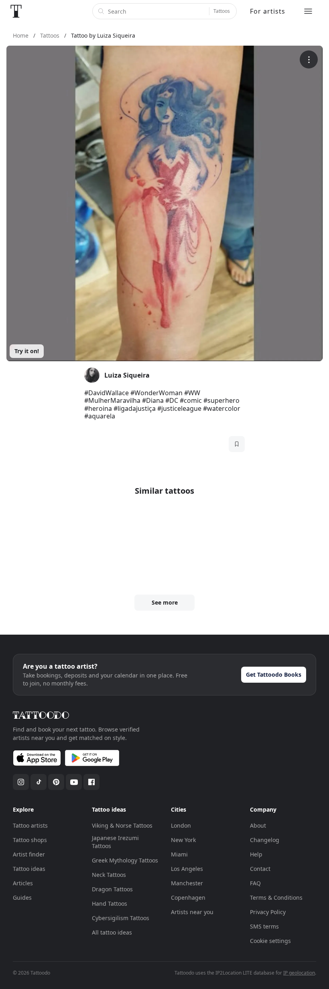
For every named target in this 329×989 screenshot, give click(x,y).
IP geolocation (299, 972)
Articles (23, 883)
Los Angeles (187, 868)
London (181, 825)
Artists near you (192, 912)
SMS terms (264, 926)
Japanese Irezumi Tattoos (115, 842)
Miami (179, 854)
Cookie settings (270, 941)
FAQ (255, 883)
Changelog (264, 840)
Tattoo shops (30, 840)
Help (256, 854)
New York (183, 840)
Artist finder (29, 854)
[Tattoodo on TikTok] (38, 782)
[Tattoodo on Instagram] (21, 782)
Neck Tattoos (109, 874)
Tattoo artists (30, 825)
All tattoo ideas (112, 932)
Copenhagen (188, 897)
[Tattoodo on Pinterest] (56, 782)
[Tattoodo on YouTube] (74, 782)
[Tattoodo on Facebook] (91, 782)
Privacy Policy (268, 912)
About (258, 825)
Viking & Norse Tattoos (122, 825)
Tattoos (221, 11)
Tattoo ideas (29, 868)
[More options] (309, 59)
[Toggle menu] (308, 11)
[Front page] (16, 11)
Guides (22, 897)
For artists (267, 11)
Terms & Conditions (276, 897)
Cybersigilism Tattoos (120, 918)
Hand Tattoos (109, 903)
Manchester (187, 883)
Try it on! (26, 351)
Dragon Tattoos (112, 889)
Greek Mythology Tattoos (125, 860)
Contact (260, 868)
